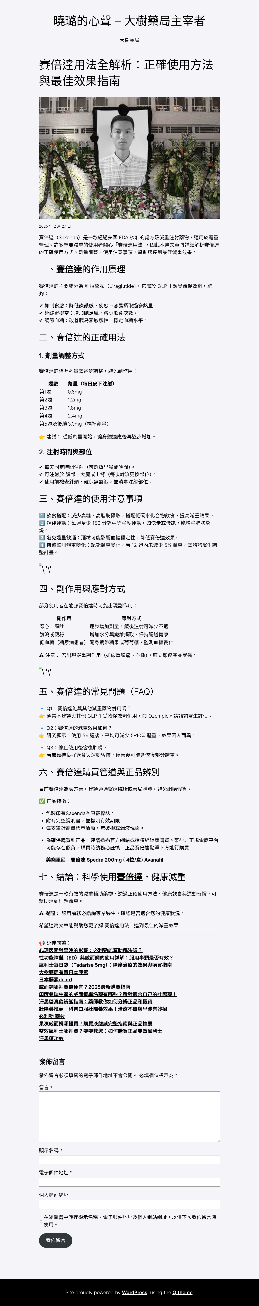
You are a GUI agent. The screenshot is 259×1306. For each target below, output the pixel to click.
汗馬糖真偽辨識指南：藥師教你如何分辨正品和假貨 (95, 1002)
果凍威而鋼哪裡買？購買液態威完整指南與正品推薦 (95, 1024)
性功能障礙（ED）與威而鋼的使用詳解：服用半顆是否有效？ (106, 958)
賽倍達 (69, 269)
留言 (46, 1088)
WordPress (134, 1292)
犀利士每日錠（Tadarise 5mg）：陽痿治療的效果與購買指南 (105, 965)
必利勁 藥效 (52, 1016)
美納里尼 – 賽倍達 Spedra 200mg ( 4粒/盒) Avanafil (104, 860)
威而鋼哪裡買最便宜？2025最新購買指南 (84, 987)
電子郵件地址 (55, 1173)
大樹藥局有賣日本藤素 (63, 972)
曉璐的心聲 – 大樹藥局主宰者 (129, 21)
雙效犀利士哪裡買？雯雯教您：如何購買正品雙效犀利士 (100, 1031)
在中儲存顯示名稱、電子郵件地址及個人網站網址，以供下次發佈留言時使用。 (130, 1221)
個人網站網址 (54, 1195)
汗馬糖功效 (51, 1038)
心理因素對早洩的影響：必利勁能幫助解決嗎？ (91, 950)
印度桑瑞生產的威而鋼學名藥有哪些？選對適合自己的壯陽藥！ (108, 994)
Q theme (182, 1292)
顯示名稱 (51, 1150)
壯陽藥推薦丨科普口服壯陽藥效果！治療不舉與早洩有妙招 (103, 1009)
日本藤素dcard (55, 980)
